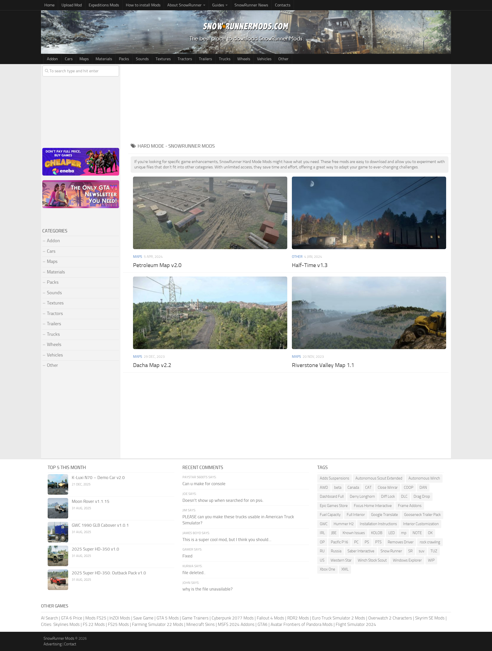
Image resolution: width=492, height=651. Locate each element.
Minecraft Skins (200, 624)
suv (421, 551)
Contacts (282, 5)
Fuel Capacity (330, 514)
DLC (404, 496)
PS (367, 542)
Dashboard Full (332, 496)
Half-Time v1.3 (309, 265)
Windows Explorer (407, 560)
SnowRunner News (251, 5)
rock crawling (430, 542)
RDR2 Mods (298, 618)
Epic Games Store (334, 505)
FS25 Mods (118, 624)
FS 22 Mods (94, 624)
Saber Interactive (360, 551)
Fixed (187, 555)
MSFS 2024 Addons (236, 624)
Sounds (142, 58)
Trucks (224, 58)
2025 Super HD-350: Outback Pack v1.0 (109, 572)
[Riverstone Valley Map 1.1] (369, 313)
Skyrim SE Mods (430, 618)
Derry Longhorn (362, 496)
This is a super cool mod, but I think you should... (226, 539)
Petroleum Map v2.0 (157, 265)
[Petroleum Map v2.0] (210, 213)
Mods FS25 (95, 618)
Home (49, 5)
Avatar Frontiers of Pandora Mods (302, 624)
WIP (431, 560)
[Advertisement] (289, 102)
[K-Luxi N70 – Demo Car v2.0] (58, 484)
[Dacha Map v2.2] (210, 313)
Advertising (53, 644)
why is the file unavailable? (207, 589)
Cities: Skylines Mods (60, 624)
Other (283, 58)
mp (403, 533)
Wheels (243, 58)
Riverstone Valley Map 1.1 (323, 365)
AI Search (49, 618)
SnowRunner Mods (59, 638)
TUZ (433, 551)
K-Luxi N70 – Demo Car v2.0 (98, 477)
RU (322, 551)
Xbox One (327, 569)
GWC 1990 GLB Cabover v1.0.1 (100, 525)
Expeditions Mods (104, 5)
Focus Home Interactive (373, 505)
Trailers (205, 58)
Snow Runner (391, 551)
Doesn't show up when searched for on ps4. (223, 500)
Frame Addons (410, 505)
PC (356, 542)
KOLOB (376, 533)
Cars (69, 58)
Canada (353, 487)
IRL (322, 533)
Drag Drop (422, 496)
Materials (104, 58)
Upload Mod (71, 5)
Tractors (185, 58)
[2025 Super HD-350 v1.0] (58, 556)
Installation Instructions (378, 524)
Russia (336, 551)
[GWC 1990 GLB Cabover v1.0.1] (58, 532)
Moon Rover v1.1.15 (90, 501)
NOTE (417, 533)
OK (430, 533)
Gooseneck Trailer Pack (422, 514)
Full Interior (356, 514)
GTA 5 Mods (168, 618)
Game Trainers (195, 618)
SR (410, 551)
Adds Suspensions (334, 478)
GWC (323, 524)
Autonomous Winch (424, 478)
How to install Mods (143, 5)
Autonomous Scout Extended (378, 478)
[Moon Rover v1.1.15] (58, 508)
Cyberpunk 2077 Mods (233, 618)
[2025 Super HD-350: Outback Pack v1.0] (58, 579)
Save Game (143, 618)
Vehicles (264, 58)
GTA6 (263, 624)
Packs (124, 58)
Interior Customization (421, 524)
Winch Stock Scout (372, 560)
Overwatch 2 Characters (390, 618)
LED (391, 533)
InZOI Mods (119, 618)
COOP (408, 487)
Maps (84, 58)
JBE (333, 533)
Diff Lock (388, 496)
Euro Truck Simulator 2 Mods (338, 618)
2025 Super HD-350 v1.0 (95, 549)
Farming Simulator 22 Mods (157, 624)
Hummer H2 (344, 524)
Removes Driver (401, 542)
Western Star (341, 560)
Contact (70, 644)
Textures (163, 58)
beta (337, 487)
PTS (378, 542)
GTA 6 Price (71, 618)
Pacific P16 (339, 542)
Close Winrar (388, 487)
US (322, 560)
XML (344, 569)
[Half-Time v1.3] (369, 213)
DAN (423, 487)
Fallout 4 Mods (270, 618)
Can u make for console (203, 483)
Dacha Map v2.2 (152, 365)
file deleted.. (194, 572)
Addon (52, 58)
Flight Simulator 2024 (356, 624)
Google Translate (384, 514)
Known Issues (354, 533)
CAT (368, 487)
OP (322, 542)
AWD (324, 487)
